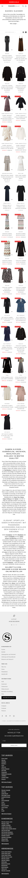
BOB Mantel (4, 865)
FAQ (2, 694)
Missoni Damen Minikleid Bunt (7, 261)
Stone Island (4, 758)
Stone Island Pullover (6, 851)
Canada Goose (4, 777)
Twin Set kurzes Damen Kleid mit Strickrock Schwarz (21, 88)
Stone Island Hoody (6, 855)
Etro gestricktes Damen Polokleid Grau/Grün (20, 379)
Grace (2, 802)
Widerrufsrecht (5, 689)
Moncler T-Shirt (5, 823)
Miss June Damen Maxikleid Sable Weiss (21, 177)
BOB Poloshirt (4, 867)
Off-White (7, 315)
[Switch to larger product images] (23, 32)
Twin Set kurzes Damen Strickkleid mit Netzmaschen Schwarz (7, 88)
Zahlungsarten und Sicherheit (8, 654)
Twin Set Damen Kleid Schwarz (21, 261)
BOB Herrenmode (5, 863)
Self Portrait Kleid (5, 830)
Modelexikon (4, 671)
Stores (3, 669)
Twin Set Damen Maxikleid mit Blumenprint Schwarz (21, 290)
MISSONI (3, 762)
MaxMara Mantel (5, 835)
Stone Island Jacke (5, 853)
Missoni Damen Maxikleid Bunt (7, 234)
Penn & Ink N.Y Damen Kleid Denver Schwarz (20, 207)
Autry (2, 765)
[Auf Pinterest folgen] (10, 716)
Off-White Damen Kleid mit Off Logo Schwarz (7, 436)
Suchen (3, 649)
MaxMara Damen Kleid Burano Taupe (7, 406)
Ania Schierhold (5, 800)
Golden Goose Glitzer (6, 827)
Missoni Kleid (4, 839)
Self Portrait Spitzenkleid (7, 833)
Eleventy (3, 779)
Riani (2, 798)
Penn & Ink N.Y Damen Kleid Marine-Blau (7, 207)
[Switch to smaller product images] (26, 32)
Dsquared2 (4, 772)
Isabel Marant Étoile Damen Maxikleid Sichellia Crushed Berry (7, 118)
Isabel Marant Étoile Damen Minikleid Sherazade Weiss (20, 148)
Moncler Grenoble (5, 790)
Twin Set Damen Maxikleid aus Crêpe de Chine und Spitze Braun (21, 58)
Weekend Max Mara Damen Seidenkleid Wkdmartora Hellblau (7, 177)
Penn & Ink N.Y (7, 203)
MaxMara (7, 403)
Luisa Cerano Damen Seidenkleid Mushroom (21, 407)
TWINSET (3, 775)
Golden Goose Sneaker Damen (8, 828)
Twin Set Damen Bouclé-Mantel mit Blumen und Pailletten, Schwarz (21, 348)
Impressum (4, 684)
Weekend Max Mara (7, 173)
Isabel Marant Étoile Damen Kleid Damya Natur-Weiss (7, 147)
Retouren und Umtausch (7, 659)
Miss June (20, 173)
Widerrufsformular (9, 697)
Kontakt (3, 652)
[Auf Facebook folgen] (2, 716)
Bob (2, 809)
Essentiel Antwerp (5, 797)
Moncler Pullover (5, 860)
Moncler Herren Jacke (6, 856)
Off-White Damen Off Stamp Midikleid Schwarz (7, 319)
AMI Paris (3, 791)
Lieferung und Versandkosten (8, 657)
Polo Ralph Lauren (5, 795)
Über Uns (3, 666)
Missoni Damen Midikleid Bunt (21, 234)
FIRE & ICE (4, 869)
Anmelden (14, 745)
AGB (2, 681)
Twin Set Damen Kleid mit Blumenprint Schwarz (7, 290)
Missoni (7, 53)
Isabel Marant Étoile (7, 113)
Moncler (3, 760)
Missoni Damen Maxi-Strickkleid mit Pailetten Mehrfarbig (7, 58)
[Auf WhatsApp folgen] (14, 716)
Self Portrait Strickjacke (7, 832)
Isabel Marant (4, 793)
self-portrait (21, 315)
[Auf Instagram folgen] (6, 716)
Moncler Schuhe (5, 858)
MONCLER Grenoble (6, 774)
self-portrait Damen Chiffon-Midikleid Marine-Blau (7, 348)
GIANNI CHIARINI (5, 825)
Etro (7, 375)
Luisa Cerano (20, 403)
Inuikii (2, 810)
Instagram (3, 705)
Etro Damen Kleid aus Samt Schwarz (7, 378)
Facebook (3, 708)
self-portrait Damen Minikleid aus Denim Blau (21, 319)
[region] (14, 618)
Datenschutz (4, 686)
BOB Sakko (4, 862)
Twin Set (21, 53)
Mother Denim (5, 840)
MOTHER (3, 770)
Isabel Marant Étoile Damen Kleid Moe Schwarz (21, 117)
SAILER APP (4, 674)
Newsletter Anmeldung (7, 691)
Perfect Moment (5, 768)
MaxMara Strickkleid (6, 837)
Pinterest (3, 710)
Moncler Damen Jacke (6, 821)
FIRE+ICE (3, 767)
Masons (3, 804)
